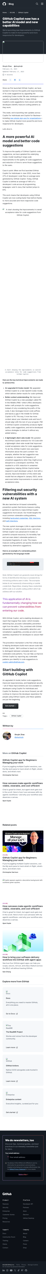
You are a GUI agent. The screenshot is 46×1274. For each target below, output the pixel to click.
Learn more (11, 1047)
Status (5, 1244)
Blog (11, 4)
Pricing (5, 1218)
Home (5, 12)
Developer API (28, 1204)
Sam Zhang (7, 972)
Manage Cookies (33, 1265)
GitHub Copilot (23, 12)
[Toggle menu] (42, 4)
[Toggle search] (37, 4)
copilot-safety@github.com (13, 662)
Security (5, 1207)
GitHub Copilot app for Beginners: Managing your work (20, 761)
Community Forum (9, 1237)
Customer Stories (9, 1214)
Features (6, 1204)
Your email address (12, 1153)
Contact (5, 1248)
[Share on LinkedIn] (19, 79)
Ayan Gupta (7, 801)
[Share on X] (10, 79)
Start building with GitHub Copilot (18, 672)
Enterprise (6, 1211)
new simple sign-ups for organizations (25, 118)
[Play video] (23, 841)
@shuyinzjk (18, 66)
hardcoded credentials (19, 518)
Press (25, 1244)
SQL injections (34, 518)
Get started (9, 706)
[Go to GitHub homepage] (7, 1194)
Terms (18, 1265)
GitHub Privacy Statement (18, 1169)
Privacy (24, 1265)
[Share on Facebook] (14, 79)
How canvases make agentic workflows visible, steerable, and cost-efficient (23, 784)
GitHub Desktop (28, 1218)
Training (5, 1240)
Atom (25, 1211)
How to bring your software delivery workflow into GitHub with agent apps (22, 958)
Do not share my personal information (14, 1266)
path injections (12, 521)
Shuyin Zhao (7, 66)
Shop (25, 1248)
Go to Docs (11, 1014)
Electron (26, 1214)
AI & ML (12, 12)
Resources (6, 1222)
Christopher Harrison (10, 775)
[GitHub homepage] (4, 4)
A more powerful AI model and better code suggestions (21, 141)
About (25, 1233)
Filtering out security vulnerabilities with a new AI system (20, 494)
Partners (26, 1207)
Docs (4, 1233)
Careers (25, 1240)
